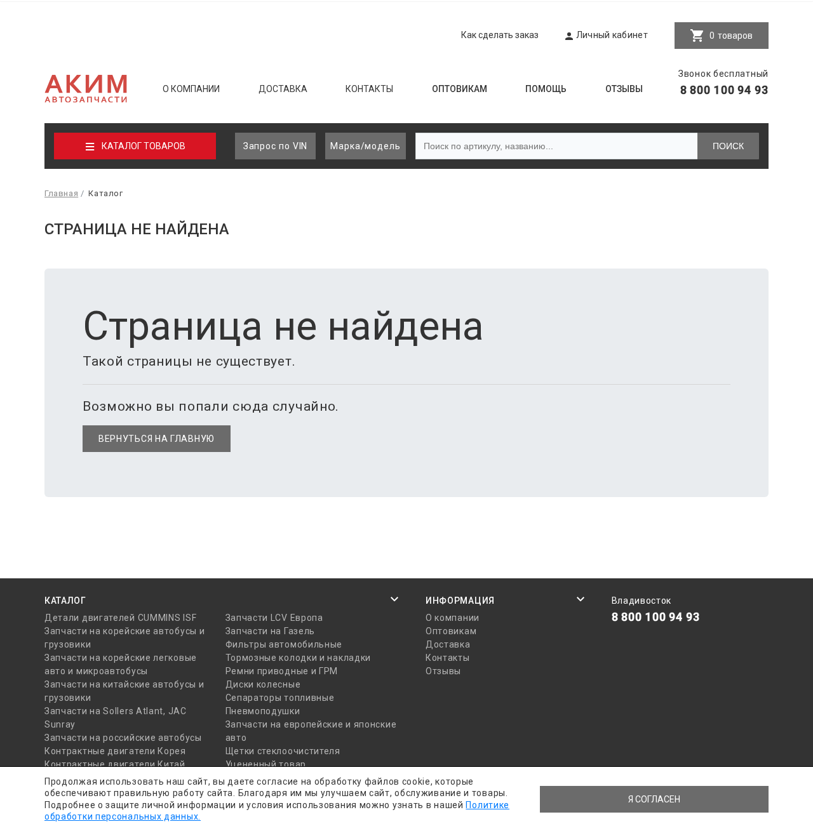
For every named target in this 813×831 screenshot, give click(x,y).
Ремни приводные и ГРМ (282, 671)
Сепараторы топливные (280, 698)
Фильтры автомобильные (284, 644)
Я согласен (654, 799)
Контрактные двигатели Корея (115, 751)
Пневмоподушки (262, 711)
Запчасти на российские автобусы (123, 738)
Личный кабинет (612, 35)
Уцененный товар (266, 764)
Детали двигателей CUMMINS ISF (120, 618)
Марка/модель (365, 146)
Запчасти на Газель (270, 631)
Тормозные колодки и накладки (298, 658)
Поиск (728, 146)
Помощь (546, 89)
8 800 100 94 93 (724, 89)
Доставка (283, 89)
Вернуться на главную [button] (156, 439)
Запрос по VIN (275, 146)
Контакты (369, 89)
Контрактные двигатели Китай (114, 764)
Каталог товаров (143, 146)
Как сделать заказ (500, 35)
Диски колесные (263, 684)
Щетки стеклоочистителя (282, 751)
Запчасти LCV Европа (274, 618)
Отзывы (624, 89)
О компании (191, 89)
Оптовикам (459, 89)
